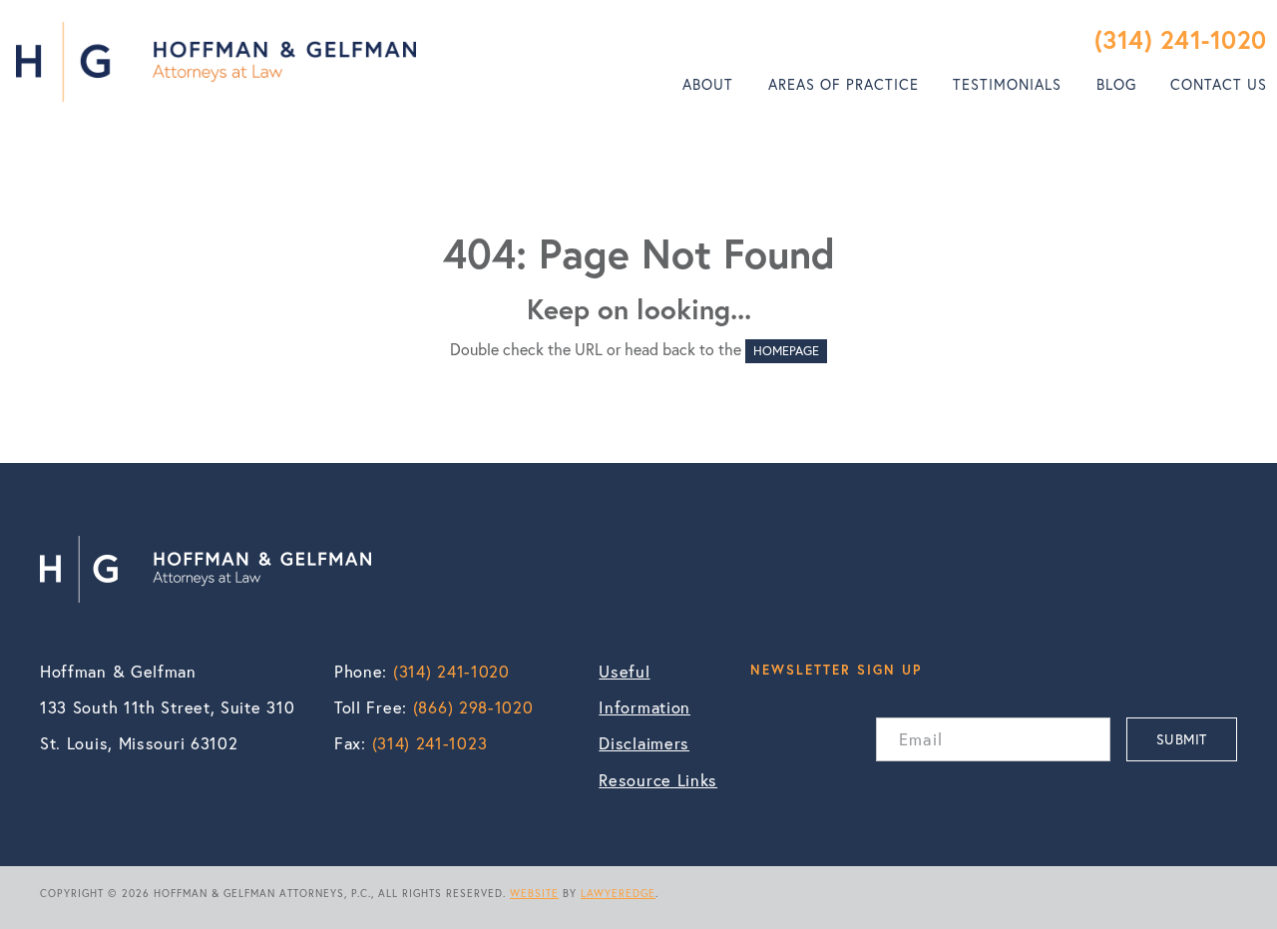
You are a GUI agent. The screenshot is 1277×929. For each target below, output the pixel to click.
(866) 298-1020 (473, 707)
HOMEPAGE (786, 350)
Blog (1116, 84)
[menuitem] (707, 85)
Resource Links (658, 780)
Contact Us (1218, 84)
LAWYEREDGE (618, 893)
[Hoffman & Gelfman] (216, 62)
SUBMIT (1181, 738)
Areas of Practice (843, 84)
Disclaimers (644, 743)
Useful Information (644, 689)
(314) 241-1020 (1180, 39)
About (707, 84)
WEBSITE (534, 893)
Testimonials (1007, 84)
